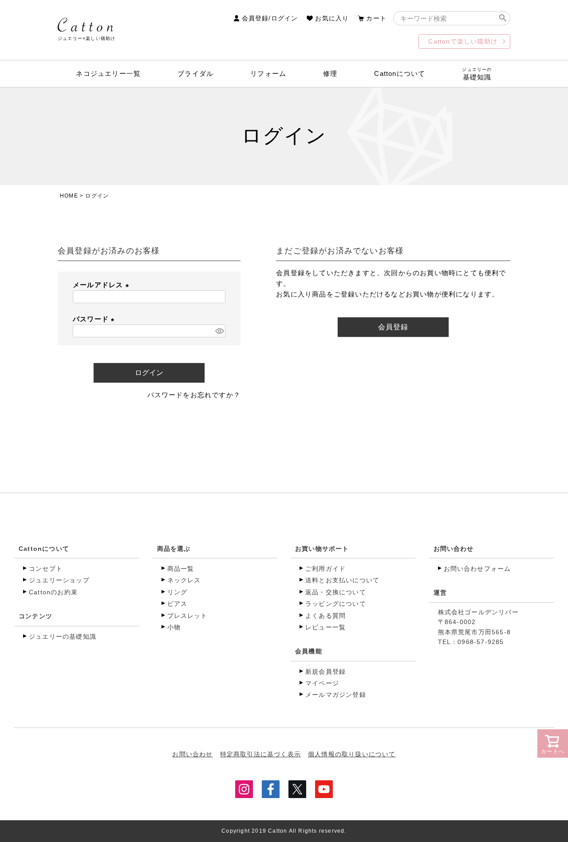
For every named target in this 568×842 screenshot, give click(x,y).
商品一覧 (180, 568)
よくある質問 (325, 615)
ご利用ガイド (325, 568)
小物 (174, 627)
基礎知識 (477, 74)
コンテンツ (35, 616)
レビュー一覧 (325, 627)
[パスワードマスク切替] (219, 331)
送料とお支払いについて (342, 580)
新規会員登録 (325, 671)
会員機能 (308, 651)
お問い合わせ (454, 548)
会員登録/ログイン (270, 18)
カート (376, 18)
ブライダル (195, 73)
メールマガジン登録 (335, 694)
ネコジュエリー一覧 (108, 73)
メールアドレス (102, 285)
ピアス (177, 603)
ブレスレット (187, 615)
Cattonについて (399, 73)
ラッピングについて (335, 603)
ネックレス (184, 580)
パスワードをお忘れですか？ (194, 395)
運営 (440, 592)
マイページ (322, 683)
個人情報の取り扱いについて (352, 754)
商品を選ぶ (174, 548)
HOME (69, 196)
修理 (330, 73)
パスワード (95, 319)
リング (177, 592)
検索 (502, 18)
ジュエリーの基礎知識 (62, 636)
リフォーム (268, 73)
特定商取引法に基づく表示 (260, 754)
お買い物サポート (322, 548)
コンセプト (46, 568)
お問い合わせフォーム (477, 568)
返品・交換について (335, 592)
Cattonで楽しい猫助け (462, 41)
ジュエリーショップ (59, 580)
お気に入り (332, 18)
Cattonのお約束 (53, 592)
